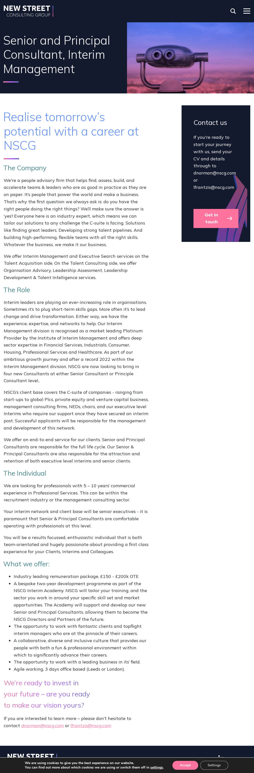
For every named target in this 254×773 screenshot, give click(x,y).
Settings (214, 765)
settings (156, 767)
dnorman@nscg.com (42, 725)
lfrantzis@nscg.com (90, 725)
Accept (185, 765)
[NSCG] (28, 11)
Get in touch (211, 218)
